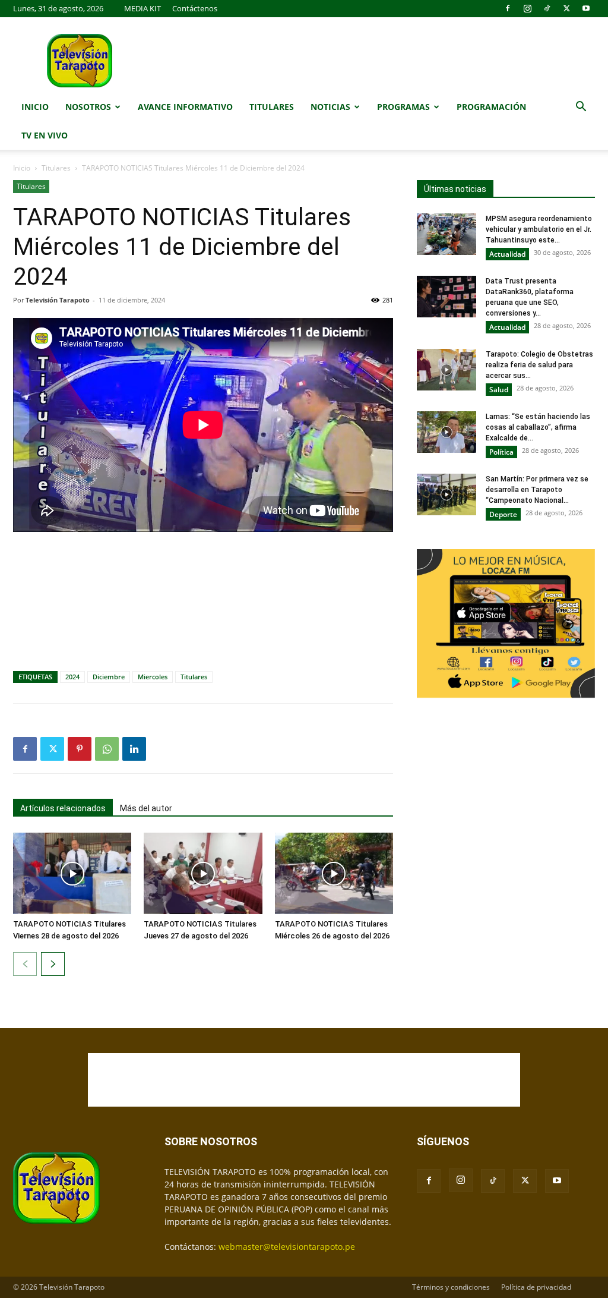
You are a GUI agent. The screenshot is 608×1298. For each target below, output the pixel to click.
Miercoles (152, 676)
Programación (491, 106)
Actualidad (507, 254)
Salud (498, 390)
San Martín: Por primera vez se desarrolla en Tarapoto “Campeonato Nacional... (537, 490)
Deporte (503, 514)
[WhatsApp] (107, 749)
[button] (580, 108)
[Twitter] (566, 8)
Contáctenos (194, 8)
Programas (403, 106)
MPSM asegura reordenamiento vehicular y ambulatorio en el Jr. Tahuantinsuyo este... (539, 229)
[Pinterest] (79, 749)
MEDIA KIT (142, 8)
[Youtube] (586, 8)
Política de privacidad (536, 1287)
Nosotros (88, 106)
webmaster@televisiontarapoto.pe (286, 1246)
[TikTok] (547, 8)
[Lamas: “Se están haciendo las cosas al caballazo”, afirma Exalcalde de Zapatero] (446, 432)
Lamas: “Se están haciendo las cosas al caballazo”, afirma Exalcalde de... (538, 427)
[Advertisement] (203, 574)
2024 (72, 676)
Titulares (271, 106)
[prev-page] (25, 964)
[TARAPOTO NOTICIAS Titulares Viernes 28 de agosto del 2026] (72, 873)
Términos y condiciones (451, 1287)
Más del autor (146, 808)
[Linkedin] (134, 749)
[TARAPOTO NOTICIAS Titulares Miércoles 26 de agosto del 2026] (334, 873)
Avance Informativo (185, 106)
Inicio (35, 106)
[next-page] (53, 964)
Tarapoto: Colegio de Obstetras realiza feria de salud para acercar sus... (539, 365)
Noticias (330, 106)
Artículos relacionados (63, 808)
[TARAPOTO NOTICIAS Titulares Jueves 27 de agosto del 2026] (203, 873)
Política (501, 452)
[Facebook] (508, 8)
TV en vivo (44, 135)
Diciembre (109, 676)
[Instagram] (527, 8)
